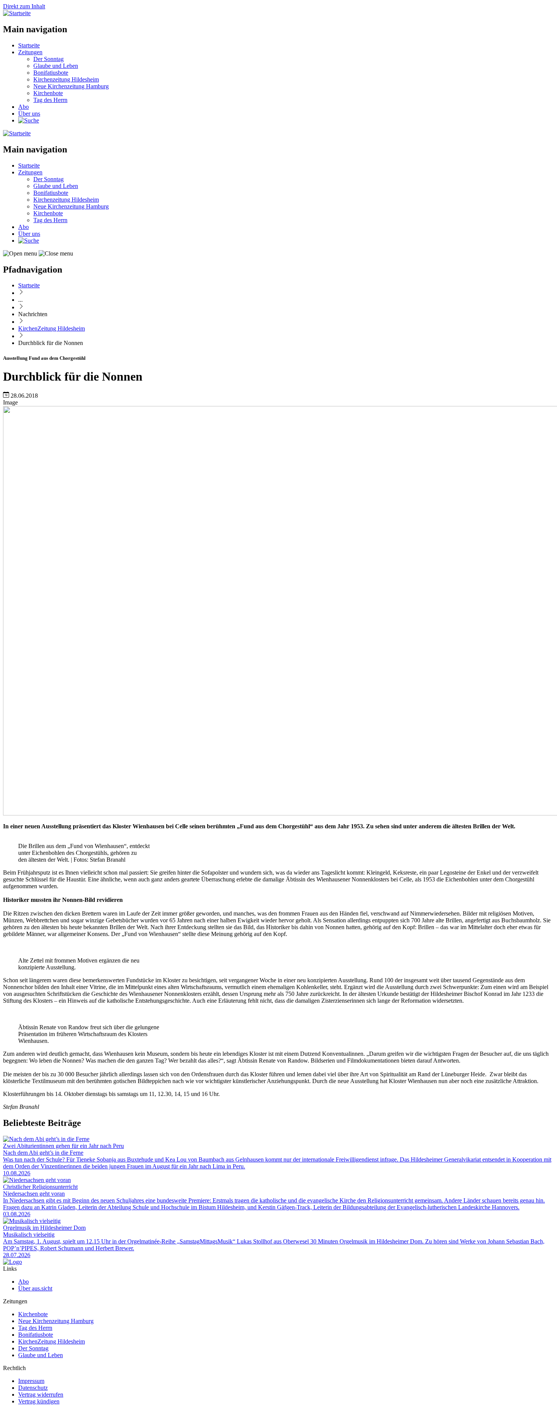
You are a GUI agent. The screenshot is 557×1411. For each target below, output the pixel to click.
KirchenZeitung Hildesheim (51, 328)
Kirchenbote (48, 93)
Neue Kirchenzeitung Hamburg (71, 86)
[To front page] (12, 1262)
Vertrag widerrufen (40, 1394)
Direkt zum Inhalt (24, 6)
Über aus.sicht (35, 1288)
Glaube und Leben (55, 66)
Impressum (31, 1381)
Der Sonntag (48, 59)
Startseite (29, 45)
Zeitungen (30, 52)
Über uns (29, 113)
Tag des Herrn (50, 100)
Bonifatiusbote (50, 72)
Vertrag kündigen (38, 1401)
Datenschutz (33, 1387)
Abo (23, 106)
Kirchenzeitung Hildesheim (66, 79)
